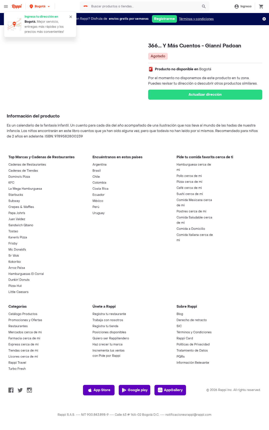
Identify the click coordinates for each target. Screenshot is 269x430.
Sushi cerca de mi (190, 194)
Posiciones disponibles (109, 332)
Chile (96, 177)
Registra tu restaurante (109, 314)
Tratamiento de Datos (192, 351)
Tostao (13, 231)
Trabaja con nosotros (107, 320)
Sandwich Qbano (20, 225)
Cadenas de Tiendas (23, 171)
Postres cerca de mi (191, 211)
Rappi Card (185, 338)
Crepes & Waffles (21, 207)
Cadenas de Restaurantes (27, 165)
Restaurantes (18, 326)
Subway (14, 201)
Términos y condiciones (196, 19)
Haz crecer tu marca (107, 344)
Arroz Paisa (16, 268)
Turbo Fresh (17, 369)
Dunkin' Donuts (19, 280)
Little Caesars (18, 292)
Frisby (12, 244)
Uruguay (98, 213)
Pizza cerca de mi (189, 182)
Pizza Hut (15, 286)
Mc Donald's (17, 250)
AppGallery (173, 390)
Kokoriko (14, 262)
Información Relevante (193, 363)
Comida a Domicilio (191, 229)
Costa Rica (100, 189)
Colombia (99, 183)
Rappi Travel (17, 363)
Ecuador (98, 195)
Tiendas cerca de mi (23, 351)
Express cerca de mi (23, 344)
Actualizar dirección (205, 94)
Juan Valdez (16, 219)
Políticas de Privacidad (193, 344)
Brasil (96, 171)
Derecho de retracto (192, 320)
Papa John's (16, 213)
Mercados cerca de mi (25, 332)
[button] (40, 6)
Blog (180, 314)
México (97, 201)
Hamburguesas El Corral (26, 274)
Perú (95, 207)
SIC (179, 326)
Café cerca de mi (189, 188)
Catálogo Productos (22, 314)
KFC (11, 183)
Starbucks (15, 195)
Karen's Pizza (17, 237)
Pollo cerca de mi (189, 176)
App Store (102, 390)
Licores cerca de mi (23, 357)
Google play (138, 390)
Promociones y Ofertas (25, 320)
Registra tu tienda (105, 326)
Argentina (99, 165)
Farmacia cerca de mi (24, 338)
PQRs (181, 357)
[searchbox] (144, 6)
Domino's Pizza (19, 177)
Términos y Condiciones (194, 332)
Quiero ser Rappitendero (110, 338)
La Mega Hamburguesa (25, 189)
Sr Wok (13, 256)
